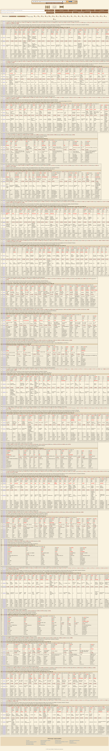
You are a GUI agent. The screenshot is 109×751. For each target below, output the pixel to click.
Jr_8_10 (4, 338)
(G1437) (102, 115)
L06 (54, 16)
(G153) (11, 309)
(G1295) (49, 610)
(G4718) (57, 369)
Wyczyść (51, 10)
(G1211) (15, 201)
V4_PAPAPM (52, 533)
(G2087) (40, 340)
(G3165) (104, 574)
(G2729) (51, 637)
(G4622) (78, 568)
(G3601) (21, 541)
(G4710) (69, 444)
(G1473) (18, 512)
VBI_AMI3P (13, 127)
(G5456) (25, 471)
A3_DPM (40, 127)
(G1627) (40, 22)
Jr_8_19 (4, 566)
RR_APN (103, 90)
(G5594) (14, 61)
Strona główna (75, 10)
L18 (98, 16)
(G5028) (12, 23)
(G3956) (62, 61)
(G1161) (107, 240)
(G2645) (58, 97)
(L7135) (66, 408)
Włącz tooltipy (30, 16)
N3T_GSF (26, 504)
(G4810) (90, 369)
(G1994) (73, 134)
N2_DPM (82, 361)
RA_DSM (23, 271)
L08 (62, 16)
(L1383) (17, 240)
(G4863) (16, 369)
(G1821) (26, 512)
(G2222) (37, 97)
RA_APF (34, 361)
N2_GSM (99, 90)
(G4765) (76, 240)
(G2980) (42, 201)
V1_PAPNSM (44, 158)
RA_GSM (95, 90)
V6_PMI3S (54, 158)
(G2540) (17, 22)
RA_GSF (69, 127)
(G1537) (39, 28)
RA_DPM (45, 127)
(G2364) (26, 568)
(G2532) (69, 22)
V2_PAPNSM (52, 233)
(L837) (11, 541)
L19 (102, 16)
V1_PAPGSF (93, 660)
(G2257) (63, 278)
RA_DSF (65, 194)
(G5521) (104, 414)
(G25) (80, 67)
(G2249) (33, 278)
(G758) (88, 22)
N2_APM (77, 271)
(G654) (62, 134)
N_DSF (69, 603)
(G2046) (14, 278)
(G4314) (24, 61)
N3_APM (67, 90)
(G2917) (14, 241)
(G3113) (50, 568)
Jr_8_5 (4, 164)
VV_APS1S (73, 436)
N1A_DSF (46, 660)
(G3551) (43, 278)
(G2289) (47, 512)
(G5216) (31, 541)
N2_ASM (32, 90)
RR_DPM (60, 533)
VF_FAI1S (106, 127)
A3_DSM (87, 127)
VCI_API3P (54, 194)
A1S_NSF (74, 504)
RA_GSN (92, 194)
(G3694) (97, 67)
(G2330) (17, 610)
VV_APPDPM (59, 127)
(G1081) (26, 369)
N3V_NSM (79, 603)
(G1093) (13, 62)
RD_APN (16, 90)
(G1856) (7, 98)
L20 (106, 16)
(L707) (49, 165)
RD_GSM (70, 233)
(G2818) (70, 340)
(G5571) (89, 278)
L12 (76, 16)
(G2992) (27, 165)
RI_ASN (11, 194)
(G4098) (37, 134)
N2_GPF (82, 271)
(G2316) (90, 408)
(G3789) (40, 512)
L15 (87, 16)
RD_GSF (78, 127)
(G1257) (104, 201)
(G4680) (23, 278)
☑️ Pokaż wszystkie (12, 16)
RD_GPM (75, 194)
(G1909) (53, 67)
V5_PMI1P (24, 436)
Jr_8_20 (5, 609)
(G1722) (8, 22)
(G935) (60, 22)
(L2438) (13, 471)
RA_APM (63, 90)
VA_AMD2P (8, 233)
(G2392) (54, 444)
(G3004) (28, 22)
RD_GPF (86, 271)
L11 (73, 16)
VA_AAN (97, 194)
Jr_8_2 (4, 60)
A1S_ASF (81, 90)
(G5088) (71, 637)
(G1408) (106, 207)
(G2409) (95, 28)
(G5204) (99, 414)
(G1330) (11, 610)
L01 (36, 16)
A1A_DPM (55, 361)
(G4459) (8, 278)
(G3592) (13, 134)
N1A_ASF (91, 90)
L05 (50, 16)
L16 (91, 16)
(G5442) (83, 240)
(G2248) (101, 408)
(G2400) (63, 444)
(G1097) (35, 240)
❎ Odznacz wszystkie (21, 16)
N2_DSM (91, 127)
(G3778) (37, 165)
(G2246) (33, 61)
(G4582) (47, 61)
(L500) (38, 309)
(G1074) (84, 97)
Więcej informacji (88, 10)
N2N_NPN (67, 271)
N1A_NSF (15, 271)
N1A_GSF (74, 127)
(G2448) (64, 22)
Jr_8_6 (4, 200)
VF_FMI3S (102, 504)
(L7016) (31, 471)
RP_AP (98, 436)
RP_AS (65, 660)
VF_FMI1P (16, 504)
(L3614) (67, 512)
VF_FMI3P (89, 533)
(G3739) (73, 67)
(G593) (64, 309)
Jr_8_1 (4, 21)
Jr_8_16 (4, 470)
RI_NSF (76, 332)
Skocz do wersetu (50, 12)
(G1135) (29, 340)
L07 (58, 16)
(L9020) (84, 278)
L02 (39, 16)
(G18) (40, 444)
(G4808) (104, 369)
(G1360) (9, 512)
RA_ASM (28, 90)
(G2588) (27, 541)
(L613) (29, 610)
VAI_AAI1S (85, 233)
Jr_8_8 (4, 277)
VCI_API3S (70, 504)
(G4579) (79, 471)
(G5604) (60, 637)
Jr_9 (99, 12)
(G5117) (104, 97)
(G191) (26, 201)
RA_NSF (11, 271)
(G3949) (106, 586)
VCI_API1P (84, 630)
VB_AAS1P (41, 436)
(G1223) (8, 165)
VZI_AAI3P (36, 332)
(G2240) (101, 471)
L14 (84, 16)
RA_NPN (104, 400)
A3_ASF (43, 194)
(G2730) (7, 472)
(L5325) (62, 165)
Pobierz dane (62, 10)
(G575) (75, 97)
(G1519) (67, 278)
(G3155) (72, 278)
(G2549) (78, 201)
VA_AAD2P (21, 233)
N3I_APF (54, 436)
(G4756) (97, 61)
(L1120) (44, 165)
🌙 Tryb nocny (101, 10)
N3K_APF (38, 361)
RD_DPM (95, 332)
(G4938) (16, 637)
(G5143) (93, 207)
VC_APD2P (30, 436)
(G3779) (35, 201)
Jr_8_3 (4, 96)
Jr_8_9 (4, 308)
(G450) (48, 134)
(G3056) (51, 309)
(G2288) (24, 97)
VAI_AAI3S (17, 194)
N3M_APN (22, 400)
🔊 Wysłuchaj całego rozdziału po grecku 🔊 (54, 3)
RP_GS (30, 194)
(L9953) (18, 202)
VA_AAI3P (53, 660)
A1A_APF (63, 436)
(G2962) (33, 22)
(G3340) (64, 201)
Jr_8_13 (4, 367)
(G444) (58, 201)
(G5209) (35, 512)
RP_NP (19, 436)
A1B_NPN (9, 560)
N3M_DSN (16, 660)
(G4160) (98, 201)
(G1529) (94, 240)
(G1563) (17, 98)
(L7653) (76, 165)
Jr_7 (63, 12)
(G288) (72, 369)
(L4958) (64, 471)
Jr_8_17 (4, 510)
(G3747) (49, 22)
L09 (65, 16)
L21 (55, 19)
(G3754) (8, 97)
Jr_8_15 (4, 444)
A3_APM (58, 90)
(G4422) (27, 309)
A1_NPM (15, 332)
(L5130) (7, 202)
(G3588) (12, 22)
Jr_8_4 (4, 133)
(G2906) (20, 568)
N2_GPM (32, 504)
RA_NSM (39, 158)
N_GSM (11, 504)
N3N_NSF (49, 271)
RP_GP (71, 560)
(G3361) (28, 134)
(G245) (17, 569)
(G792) (72, 61)
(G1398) (93, 67)
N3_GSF (20, 603)
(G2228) (27, 97)
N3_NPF (70, 660)
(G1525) (42, 408)
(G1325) (19, 340)
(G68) (71, 240)
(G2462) (36, 471)
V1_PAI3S (17, 158)
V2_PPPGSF (83, 560)
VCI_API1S (39, 660)
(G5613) (64, 637)
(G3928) (23, 610)
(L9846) (66, 240)
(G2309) (96, 165)
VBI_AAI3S (90, 233)
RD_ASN (79, 233)
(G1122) (7, 279)
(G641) (77, 408)
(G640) (44, 637)
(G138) (14, 97)
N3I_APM (45, 533)
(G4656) (38, 637)
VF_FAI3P (11, 90)
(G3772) (68, 67)
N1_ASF (43, 90)
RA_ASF (40, 90)
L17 (95, 16)
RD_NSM (34, 194)
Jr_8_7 (4, 239)
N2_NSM (27, 158)
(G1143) (77, 512)
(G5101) (12, 165)
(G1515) (21, 444)
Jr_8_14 (4, 406)
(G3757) (78, 103)
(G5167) (55, 240)
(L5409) (87, 375)
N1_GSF (44, 504)
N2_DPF (62, 400)
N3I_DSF (70, 194)
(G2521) (24, 408)
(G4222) (90, 414)
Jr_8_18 (5, 539)
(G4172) (56, 408)
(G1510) (52, 201)
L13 (80, 16)
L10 (69, 16)
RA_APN (17, 400)
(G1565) (23, 22)
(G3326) (58, 278)
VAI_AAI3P (88, 194)
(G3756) (41, 134)
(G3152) (10, 569)
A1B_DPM (49, 127)
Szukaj (47, 10)
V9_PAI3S (42, 233)
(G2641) (70, 97)
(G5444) (82, 375)
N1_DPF (95, 400)
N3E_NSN (26, 630)
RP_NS (19, 533)
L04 (47, 16)
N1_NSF (48, 400)
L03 (43, 16)
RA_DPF (58, 400)
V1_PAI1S (25, 533)
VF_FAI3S (93, 504)
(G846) (93, 22)
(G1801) (11, 201)
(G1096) (78, 278)
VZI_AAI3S (32, 271)
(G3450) (32, 165)
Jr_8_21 (4, 636)
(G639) (39, 541)
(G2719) (93, 477)
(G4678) (69, 309)
